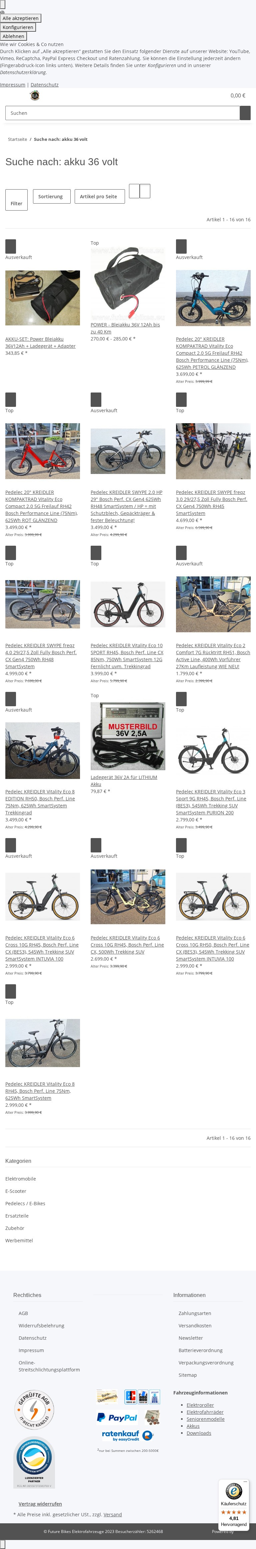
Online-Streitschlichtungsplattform (49, 1366)
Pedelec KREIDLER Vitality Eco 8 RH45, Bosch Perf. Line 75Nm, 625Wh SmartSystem (40, 1091)
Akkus (193, 1426)
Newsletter (191, 1338)
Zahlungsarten (195, 1313)
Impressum (12, 84)
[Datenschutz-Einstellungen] (2, 4)
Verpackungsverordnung (206, 1362)
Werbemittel (19, 1240)
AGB (23, 1313)
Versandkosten (195, 1325)
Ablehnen (13, 36)
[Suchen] (245, 113)
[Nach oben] (2, 1544)
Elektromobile (20, 1179)
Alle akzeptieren (21, 18)
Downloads (199, 1433)
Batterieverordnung (201, 1350)
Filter (16, 203)
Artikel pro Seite (98, 196)
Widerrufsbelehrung (41, 1325)
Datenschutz (45, 84)
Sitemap (188, 1375)
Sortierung (50, 196)
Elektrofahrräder (205, 1412)
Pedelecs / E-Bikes (25, 1203)
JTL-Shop (243, 1531)
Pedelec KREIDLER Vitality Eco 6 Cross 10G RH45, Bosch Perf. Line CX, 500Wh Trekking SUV (127, 945)
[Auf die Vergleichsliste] (10, 246)
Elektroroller (200, 1405)
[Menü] (245, 1483)
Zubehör (14, 1228)
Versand (113, 1514)
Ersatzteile (17, 1216)
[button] (218, 95)
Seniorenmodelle (206, 1419)
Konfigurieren (18, 27)
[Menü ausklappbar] (13, 95)
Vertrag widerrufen (40, 1504)
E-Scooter (15, 1191)
